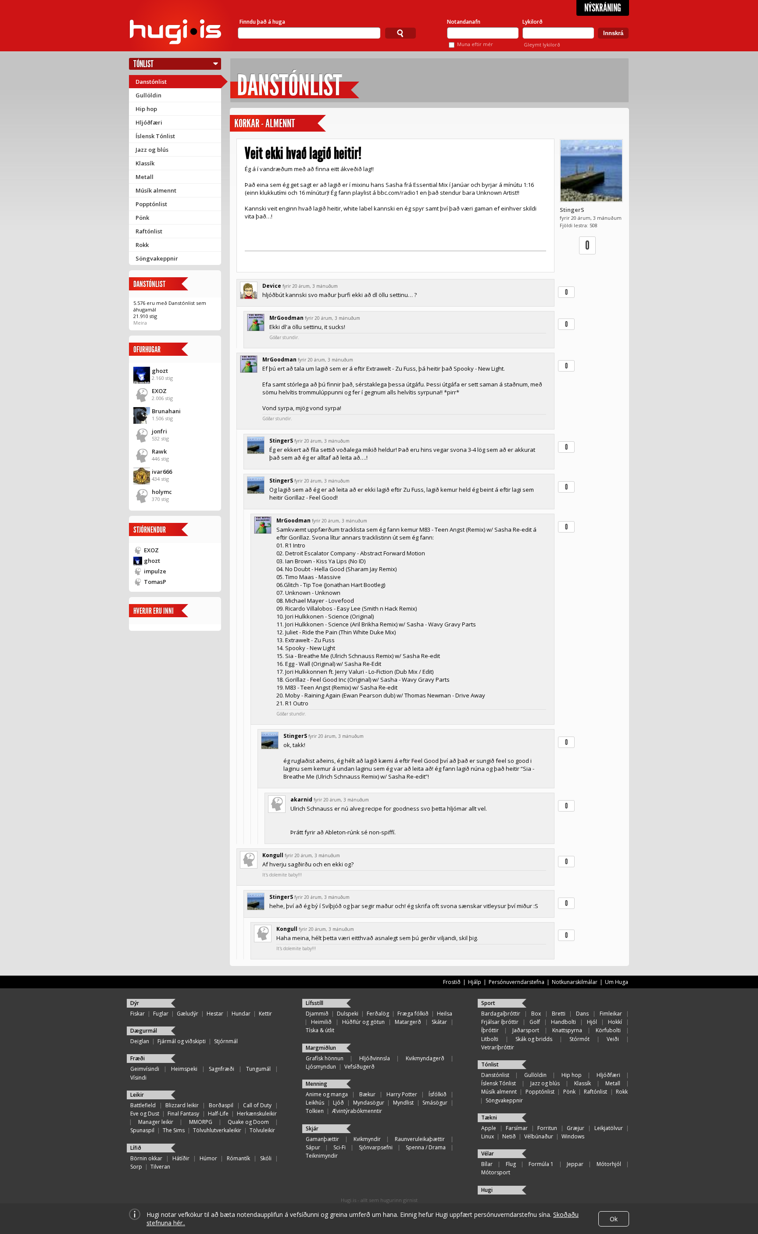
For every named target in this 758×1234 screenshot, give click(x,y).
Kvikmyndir (367, 1139)
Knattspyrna (567, 1030)
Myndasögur (368, 1102)
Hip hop (146, 109)
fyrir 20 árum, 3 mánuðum (310, 286)
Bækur (367, 1094)
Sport (488, 1003)
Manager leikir (155, 1122)
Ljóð (338, 1102)
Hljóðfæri (149, 122)
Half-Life (218, 1113)
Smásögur (434, 1102)
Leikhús (315, 1102)
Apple (488, 1128)
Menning (316, 1083)
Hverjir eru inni (153, 611)
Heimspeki (184, 1069)
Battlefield (143, 1105)
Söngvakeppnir (157, 258)
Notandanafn (463, 21)
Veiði (613, 1039)
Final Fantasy (183, 1113)
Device (271, 286)
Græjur (575, 1128)
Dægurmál (143, 1030)
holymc (162, 492)
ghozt (160, 371)
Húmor (208, 1158)
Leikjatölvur (608, 1128)
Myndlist (403, 1102)
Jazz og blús (152, 150)
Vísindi (138, 1077)
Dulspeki (347, 1013)
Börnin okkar (146, 1158)
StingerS (572, 210)
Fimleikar (611, 1013)
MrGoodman (286, 318)
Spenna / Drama (426, 1147)
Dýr (134, 1003)
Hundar (241, 1013)
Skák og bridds (533, 1039)
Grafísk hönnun (324, 1058)
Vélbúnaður (538, 1136)
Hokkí (615, 1022)
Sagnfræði (221, 1069)
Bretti (558, 1013)
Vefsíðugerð (359, 1066)
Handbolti (563, 1022)
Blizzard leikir (182, 1105)
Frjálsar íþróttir (499, 1022)
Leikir (137, 1094)
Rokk (142, 245)
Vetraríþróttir (497, 1047)
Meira (140, 322)
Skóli (266, 1158)
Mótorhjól (609, 1164)
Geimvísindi (144, 1069)
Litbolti (489, 1039)
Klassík (145, 163)
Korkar (246, 123)
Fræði (137, 1058)
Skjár (312, 1128)
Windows (572, 1136)
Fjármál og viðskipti (181, 1041)
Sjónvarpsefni (376, 1147)
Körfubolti (608, 1030)
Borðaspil (221, 1105)
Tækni (489, 1117)
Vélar (487, 1153)
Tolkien (315, 1111)
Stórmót (579, 1039)
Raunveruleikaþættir (420, 1139)
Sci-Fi (339, 1147)
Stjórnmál (226, 1041)
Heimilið (321, 1022)
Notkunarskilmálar (574, 982)
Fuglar (160, 1013)
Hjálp (474, 982)
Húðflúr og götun (363, 1022)
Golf (534, 1022)
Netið (509, 1136)
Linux (487, 1136)
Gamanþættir (322, 1139)
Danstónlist (151, 82)
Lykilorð (532, 21)
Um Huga (616, 982)
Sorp (136, 1166)
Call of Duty (257, 1105)
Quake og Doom (248, 1122)
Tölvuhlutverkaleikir (217, 1130)
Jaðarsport (525, 1030)
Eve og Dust (144, 1113)
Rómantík (238, 1158)
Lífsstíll (314, 1003)
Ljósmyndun (321, 1066)
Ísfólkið (438, 1094)
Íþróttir (490, 1030)
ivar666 (162, 472)
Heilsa (444, 1013)
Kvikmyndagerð (425, 1058)
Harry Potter (401, 1094)
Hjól (592, 1022)
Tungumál (258, 1069)
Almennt (280, 123)
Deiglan (139, 1041)
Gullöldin (148, 95)
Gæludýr (187, 1013)
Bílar (487, 1164)
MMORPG (200, 1122)
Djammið (317, 1013)
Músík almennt (156, 190)
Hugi (487, 1190)
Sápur (313, 1147)
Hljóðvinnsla (374, 1058)
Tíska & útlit (320, 1030)
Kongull (272, 855)
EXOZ (159, 391)
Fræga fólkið (413, 1013)
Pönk (142, 218)
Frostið (452, 982)
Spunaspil (142, 1130)
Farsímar (517, 1128)
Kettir (265, 1013)
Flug (511, 1164)
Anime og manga (327, 1094)
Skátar (439, 1022)
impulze (155, 571)
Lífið (135, 1148)
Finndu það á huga (262, 21)
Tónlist (143, 63)
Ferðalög (378, 1013)
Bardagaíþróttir (500, 1013)
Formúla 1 (541, 1164)
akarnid (301, 799)
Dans (582, 1013)
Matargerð (408, 1022)
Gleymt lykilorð (542, 44)
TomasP (155, 582)
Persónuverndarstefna (516, 982)
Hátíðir (181, 1158)
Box (536, 1013)
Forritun (547, 1128)
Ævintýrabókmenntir (357, 1111)
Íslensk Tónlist (155, 136)
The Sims (174, 1130)
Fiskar (137, 1013)
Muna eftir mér (475, 44)
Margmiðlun (321, 1048)
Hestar (215, 1013)
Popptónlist (151, 204)
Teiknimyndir (322, 1155)
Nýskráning (602, 8)
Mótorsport (495, 1172)
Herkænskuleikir (257, 1113)
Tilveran (160, 1166)
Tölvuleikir (262, 1130)
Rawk (159, 451)
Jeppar (575, 1164)
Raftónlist (149, 231)
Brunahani (166, 411)
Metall (145, 177)
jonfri (159, 431)
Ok (614, 1219)
